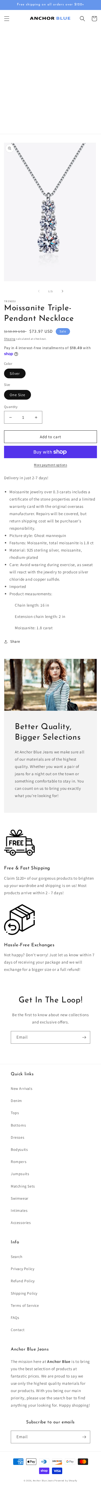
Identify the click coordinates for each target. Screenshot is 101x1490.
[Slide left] (39, 291)
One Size (17, 394)
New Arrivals (21, 1088)
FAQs (15, 1317)
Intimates (19, 1210)
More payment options (50, 465)
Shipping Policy (24, 1293)
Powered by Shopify (65, 1480)
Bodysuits (19, 1149)
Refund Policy (23, 1280)
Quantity (11, 406)
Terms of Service (25, 1305)
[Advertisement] (50, 80)
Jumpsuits (20, 1173)
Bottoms (18, 1125)
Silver (15, 373)
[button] (7, 19)
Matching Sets (23, 1186)
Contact (18, 1329)
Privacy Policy (22, 1268)
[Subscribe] (84, 1037)
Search (17, 1256)
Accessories (21, 1222)
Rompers (18, 1161)
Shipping (9, 339)
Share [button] (15, 641)
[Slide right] (62, 291)
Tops (15, 1112)
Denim (16, 1100)
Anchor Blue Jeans (43, 1480)
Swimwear (20, 1198)
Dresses (17, 1137)
